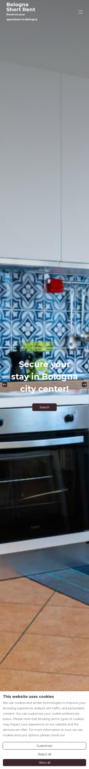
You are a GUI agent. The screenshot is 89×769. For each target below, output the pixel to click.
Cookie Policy (75, 735)
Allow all (44, 762)
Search (44, 407)
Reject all (44, 754)
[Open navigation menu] (80, 12)
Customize (44, 746)
